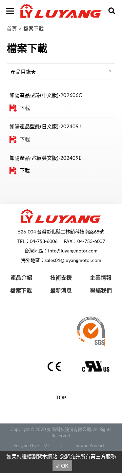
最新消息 (61, 290)
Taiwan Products (91, 445)
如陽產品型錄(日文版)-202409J (45, 126)
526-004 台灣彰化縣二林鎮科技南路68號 (61, 231)
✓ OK (62, 466)
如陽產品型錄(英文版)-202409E (45, 158)
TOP (61, 397)
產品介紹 (21, 277)
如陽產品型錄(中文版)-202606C (45, 95)
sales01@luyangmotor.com (73, 260)
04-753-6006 (44, 241)
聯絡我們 (101, 290)
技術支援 (61, 277)
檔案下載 (33, 28)
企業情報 (100, 277)
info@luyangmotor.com (73, 250)
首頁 (12, 28)
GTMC (43, 445)
